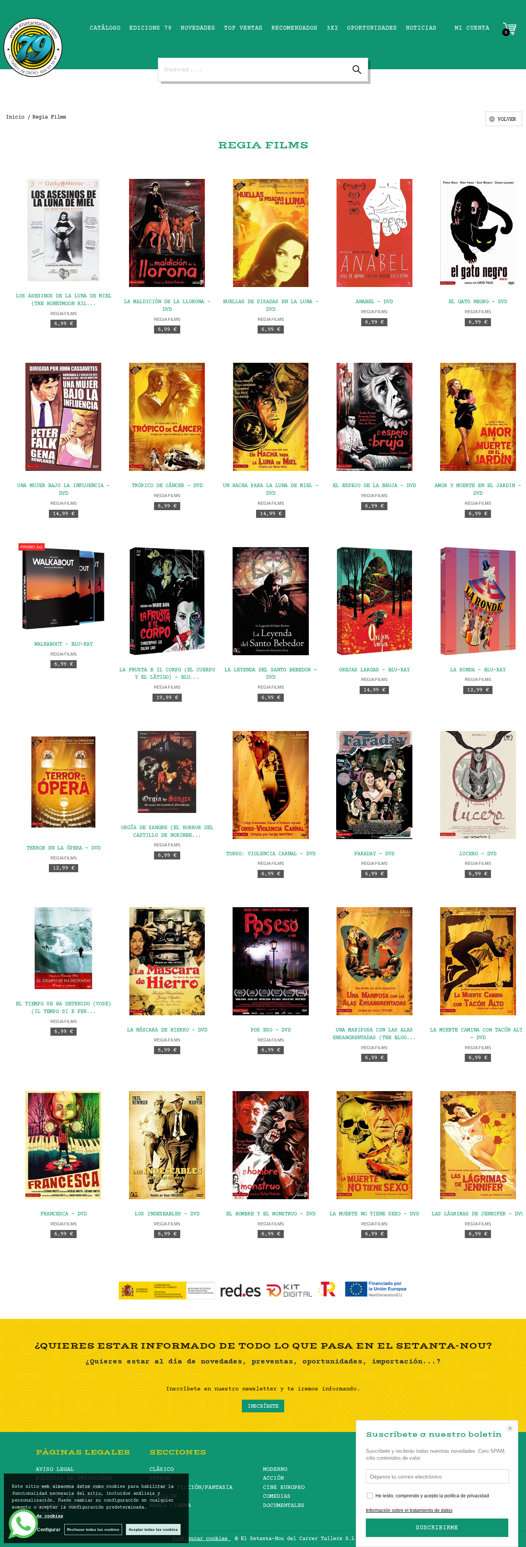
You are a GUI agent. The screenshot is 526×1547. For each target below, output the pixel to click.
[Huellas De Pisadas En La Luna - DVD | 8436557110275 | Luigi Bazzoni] (270, 233)
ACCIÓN (273, 1478)
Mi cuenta (472, 28)
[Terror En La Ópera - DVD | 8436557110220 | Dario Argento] (63, 782)
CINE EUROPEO (284, 1487)
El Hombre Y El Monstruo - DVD (270, 1214)
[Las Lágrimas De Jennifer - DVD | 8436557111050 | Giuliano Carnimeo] (478, 1145)
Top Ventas (243, 28)
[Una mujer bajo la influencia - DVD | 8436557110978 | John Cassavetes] (63, 417)
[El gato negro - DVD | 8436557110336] (478, 233)
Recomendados (294, 28)
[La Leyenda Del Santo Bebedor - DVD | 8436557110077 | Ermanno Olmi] (270, 601)
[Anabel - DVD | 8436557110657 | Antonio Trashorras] (374, 233)
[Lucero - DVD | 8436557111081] (478, 785)
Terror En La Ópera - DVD (64, 848)
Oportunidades (372, 28)
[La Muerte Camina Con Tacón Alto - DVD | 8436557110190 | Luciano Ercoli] (478, 961)
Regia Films (63, 313)
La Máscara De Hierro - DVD (167, 1030)
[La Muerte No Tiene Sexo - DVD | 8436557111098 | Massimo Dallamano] (374, 1145)
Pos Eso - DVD (271, 1030)
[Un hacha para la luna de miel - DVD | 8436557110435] (270, 417)
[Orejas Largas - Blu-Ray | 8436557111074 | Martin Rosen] (374, 601)
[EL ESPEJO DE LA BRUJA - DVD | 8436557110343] (374, 417)
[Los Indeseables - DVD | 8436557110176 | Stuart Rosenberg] (167, 1145)
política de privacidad (466, 1496)
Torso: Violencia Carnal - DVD (270, 854)
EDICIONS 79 (150, 28)
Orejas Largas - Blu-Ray (374, 670)
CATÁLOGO (105, 28)
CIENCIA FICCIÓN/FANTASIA (191, 1487)
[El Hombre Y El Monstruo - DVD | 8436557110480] (270, 1145)
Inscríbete (263, 1406)
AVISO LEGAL (55, 1469)
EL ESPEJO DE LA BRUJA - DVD (374, 486)
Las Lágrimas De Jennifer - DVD (478, 1214)
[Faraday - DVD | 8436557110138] (374, 785)
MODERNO (275, 1469)
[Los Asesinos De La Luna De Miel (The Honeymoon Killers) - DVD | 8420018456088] (63, 230)
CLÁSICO (161, 1469)
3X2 (332, 28)
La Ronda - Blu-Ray (478, 670)
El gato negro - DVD (478, 302)
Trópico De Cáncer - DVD (167, 486)
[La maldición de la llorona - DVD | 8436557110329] (167, 233)
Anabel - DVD (374, 302)
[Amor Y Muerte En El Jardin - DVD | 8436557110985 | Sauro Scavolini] (478, 417)
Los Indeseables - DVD (167, 1214)
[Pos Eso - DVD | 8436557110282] (270, 961)
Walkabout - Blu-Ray (63, 644)
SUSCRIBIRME (437, 1527)
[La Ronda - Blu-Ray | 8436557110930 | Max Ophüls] (478, 601)
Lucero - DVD (477, 854)
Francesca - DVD (63, 1214)
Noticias (421, 28)
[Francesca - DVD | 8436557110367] (63, 1145)
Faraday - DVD (374, 854)
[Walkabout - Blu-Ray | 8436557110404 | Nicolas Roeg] (63, 588)
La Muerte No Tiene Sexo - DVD (374, 1214)
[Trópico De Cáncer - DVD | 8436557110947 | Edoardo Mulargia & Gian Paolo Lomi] (167, 417)
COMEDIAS (277, 1496)
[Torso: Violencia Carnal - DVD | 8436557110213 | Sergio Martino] (270, 785)
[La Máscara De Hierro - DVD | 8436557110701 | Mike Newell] (167, 961)
